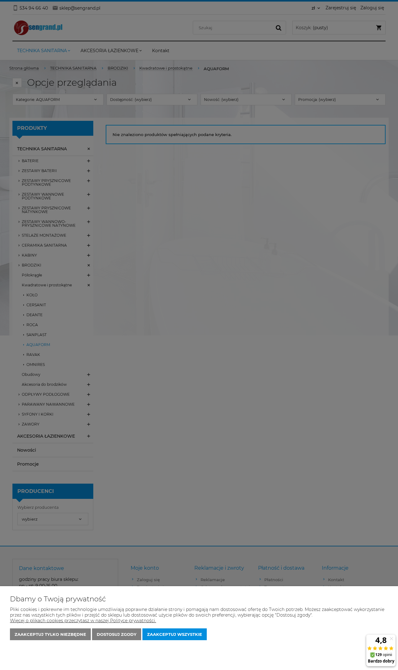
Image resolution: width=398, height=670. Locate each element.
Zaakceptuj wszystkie (174, 634)
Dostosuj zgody (117, 634)
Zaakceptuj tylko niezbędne (50, 634)
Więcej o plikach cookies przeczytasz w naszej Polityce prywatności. (83, 620)
